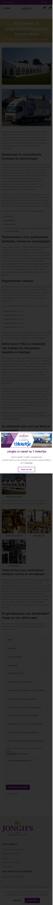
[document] (26, 452)
